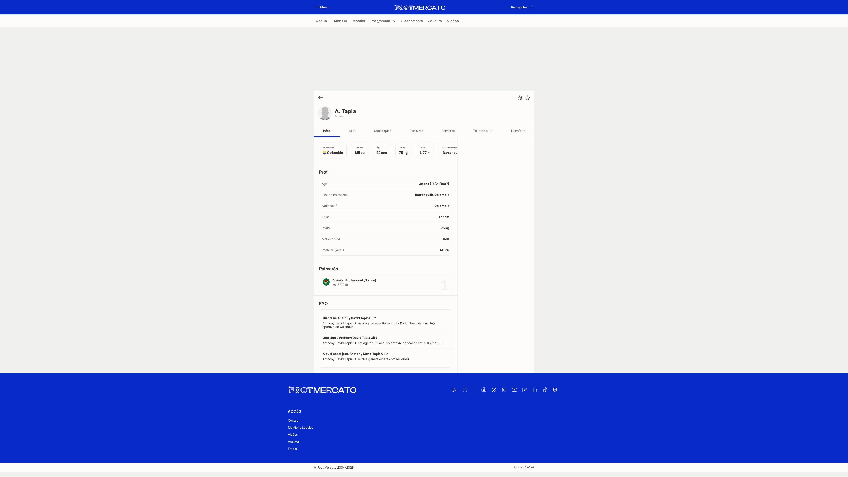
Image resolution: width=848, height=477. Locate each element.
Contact (293, 420)
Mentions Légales (300, 427)
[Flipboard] (524, 389)
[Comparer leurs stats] (520, 97)
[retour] (320, 98)
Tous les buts (482, 130)
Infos (327, 130)
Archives (294, 441)
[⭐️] (527, 97)
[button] (322, 7)
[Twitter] (494, 389)
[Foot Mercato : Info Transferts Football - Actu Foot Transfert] (419, 7)
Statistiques (382, 130)
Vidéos (293, 434)
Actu (352, 130)
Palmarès (448, 130)
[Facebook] (484, 389)
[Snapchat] (534, 389)
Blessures (416, 130)
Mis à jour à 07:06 (523, 467)
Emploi (292, 448)
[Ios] (464, 389)
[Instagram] (504, 389)
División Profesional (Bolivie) (354, 280)
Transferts (518, 130)
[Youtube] (514, 389)
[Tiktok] (544, 389)
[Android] (454, 389)
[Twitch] (555, 389)
